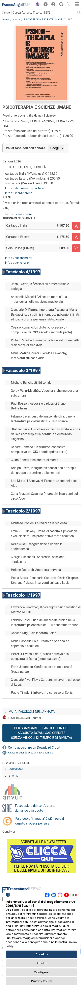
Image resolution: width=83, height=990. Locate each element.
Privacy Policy (41, 981)
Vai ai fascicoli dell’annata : (32, 712)
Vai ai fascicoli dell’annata (25, 148)
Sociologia (16, 769)
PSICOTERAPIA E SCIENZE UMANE (43, 19)
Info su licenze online (18, 193)
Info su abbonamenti (18, 257)
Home (5, 19)
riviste (16, 19)
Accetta (41, 954)
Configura (41, 972)
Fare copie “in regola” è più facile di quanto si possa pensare (39, 821)
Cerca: (6, 12)
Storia (13, 775)
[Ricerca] (79, 12)
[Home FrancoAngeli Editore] (16, 5)
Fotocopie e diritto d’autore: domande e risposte (35, 808)
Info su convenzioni (17, 262)
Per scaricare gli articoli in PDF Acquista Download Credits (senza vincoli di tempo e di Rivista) (41, 733)
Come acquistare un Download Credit (34, 747)
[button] (37, 4)
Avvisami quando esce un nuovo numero (30, 752)
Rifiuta (42, 963)
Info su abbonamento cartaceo (25, 188)
